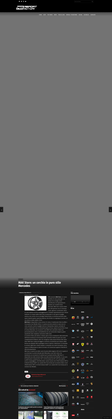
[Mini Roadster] (110, 209)
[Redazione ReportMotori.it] (28, 377)
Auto (44, 14)
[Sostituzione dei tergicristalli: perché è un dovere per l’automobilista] (30, 399)
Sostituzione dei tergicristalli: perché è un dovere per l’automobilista (30, 407)
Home (40, 14)
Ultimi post (31, 371)
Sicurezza (86, 14)
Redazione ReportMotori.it (39, 374)
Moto (55, 14)
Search (92, 1)
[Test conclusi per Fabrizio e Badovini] (1, 209)
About (26, 371)
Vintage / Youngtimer (71, 14)
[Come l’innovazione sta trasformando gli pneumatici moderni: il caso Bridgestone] (56, 399)
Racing (80, 14)
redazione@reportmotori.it (37, 376)
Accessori (32, 390)
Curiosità (92, 14)
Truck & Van (61, 14)
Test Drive (49, 14)
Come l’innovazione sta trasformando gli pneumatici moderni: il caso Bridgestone (54, 407)
